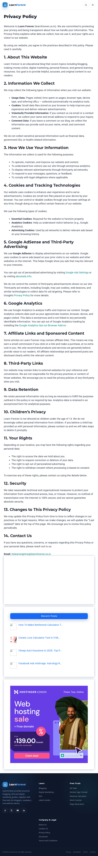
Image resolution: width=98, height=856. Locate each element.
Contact (92, 852)
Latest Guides (44, 800)
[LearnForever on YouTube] (17, 810)
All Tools (73, 788)
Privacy (68, 852)
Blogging (43, 788)
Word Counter (76, 800)
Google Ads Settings (77, 272)
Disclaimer (43, 836)
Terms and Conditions (48, 840)
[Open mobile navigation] (92, 5)
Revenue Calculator (78, 796)
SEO (40, 796)
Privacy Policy (22, 295)
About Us (43, 824)
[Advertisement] (49, 580)
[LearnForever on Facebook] (5, 810)
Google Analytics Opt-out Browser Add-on (42, 325)
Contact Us (43, 828)
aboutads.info (23, 276)
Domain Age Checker (79, 792)
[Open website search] (86, 5)
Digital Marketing (46, 792)
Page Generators (77, 804)
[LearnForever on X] (11, 810)
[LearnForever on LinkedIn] (23, 810)
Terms (85, 852)
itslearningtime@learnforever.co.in (31, 554)
